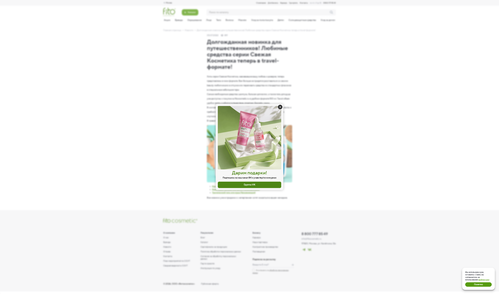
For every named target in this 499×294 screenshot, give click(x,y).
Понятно (478, 284)
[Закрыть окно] (280, 107)
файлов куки (483, 280)
